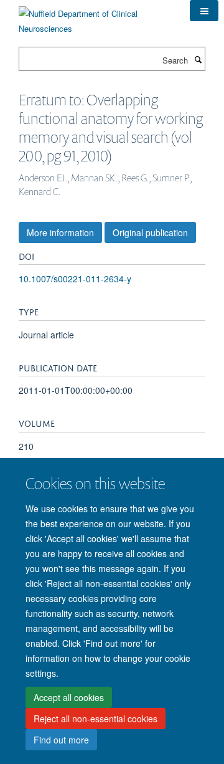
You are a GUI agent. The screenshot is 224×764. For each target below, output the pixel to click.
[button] (204, 10)
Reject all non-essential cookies (95, 718)
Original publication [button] (150, 232)
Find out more (61, 739)
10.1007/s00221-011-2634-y (75, 278)
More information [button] (60, 232)
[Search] (198, 59)
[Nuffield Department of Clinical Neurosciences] (95, 16)
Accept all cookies (69, 697)
